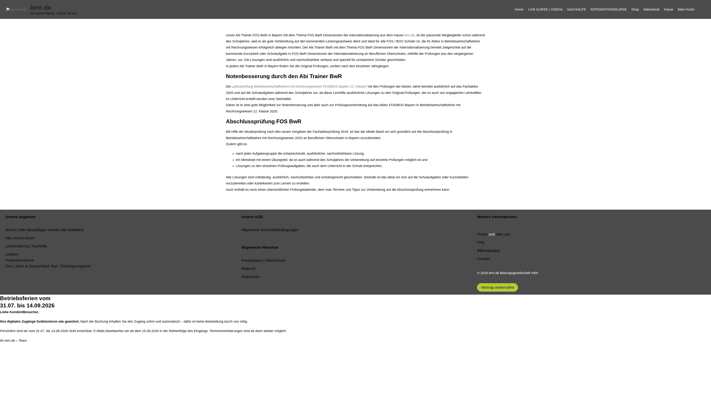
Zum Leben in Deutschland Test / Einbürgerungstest (48, 266)
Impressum (250, 277)
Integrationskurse (19, 260)
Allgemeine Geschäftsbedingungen (269, 230)
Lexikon (11, 254)
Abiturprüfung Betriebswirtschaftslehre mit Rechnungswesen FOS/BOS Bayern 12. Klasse (299, 86)
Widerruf (248, 268)
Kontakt (483, 259)
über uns (503, 234)
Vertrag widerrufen (497, 287)
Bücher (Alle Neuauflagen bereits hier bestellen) (44, 230)
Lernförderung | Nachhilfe (26, 246)
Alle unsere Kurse (19, 238)
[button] (700, 9)
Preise (482, 234)
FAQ (481, 242)
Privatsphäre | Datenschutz (263, 260)
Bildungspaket (488, 251)
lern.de (40, 7)
